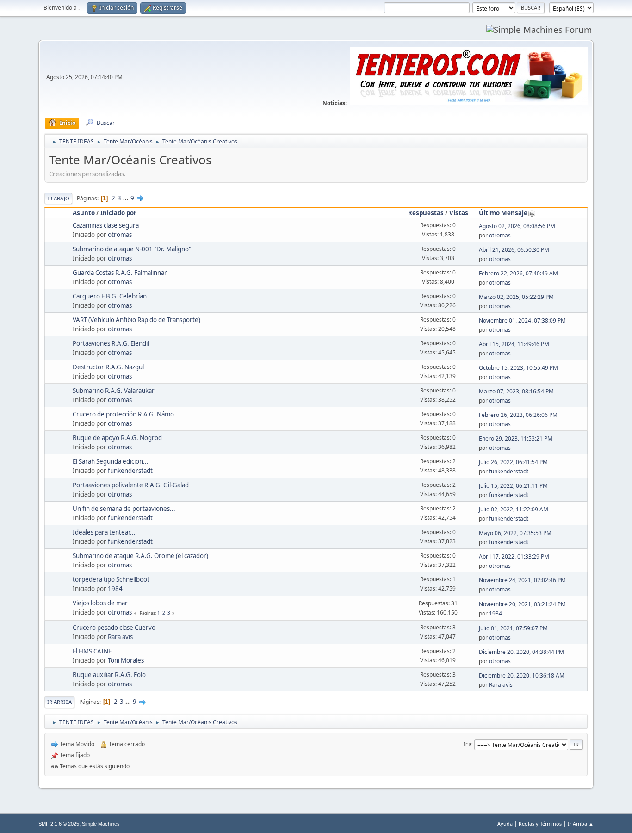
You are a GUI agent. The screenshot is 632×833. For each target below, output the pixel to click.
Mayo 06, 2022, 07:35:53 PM (515, 533)
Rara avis (120, 637)
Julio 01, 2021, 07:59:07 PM (513, 628)
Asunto (84, 213)
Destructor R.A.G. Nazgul (108, 367)
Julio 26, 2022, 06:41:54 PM (513, 462)
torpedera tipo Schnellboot (111, 579)
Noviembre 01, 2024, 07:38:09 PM (522, 320)
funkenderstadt (130, 470)
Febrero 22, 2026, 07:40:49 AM (518, 273)
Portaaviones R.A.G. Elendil (111, 343)
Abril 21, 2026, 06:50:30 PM (514, 250)
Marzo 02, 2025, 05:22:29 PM (516, 297)
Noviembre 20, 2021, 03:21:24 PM (522, 604)
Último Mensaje (503, 213)
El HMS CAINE (92, 651)
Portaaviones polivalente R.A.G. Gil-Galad (131, 485)
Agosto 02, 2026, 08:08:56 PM (517, 226)
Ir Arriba (59, 701)
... (126, 198)
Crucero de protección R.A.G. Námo (123, 414)
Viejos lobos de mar (100, 603)
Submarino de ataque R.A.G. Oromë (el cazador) (140, 556)
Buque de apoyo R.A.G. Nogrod (117, 438)
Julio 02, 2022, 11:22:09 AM (513, 509)
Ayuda (505, 823)
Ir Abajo (58, 198)
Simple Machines (101, 824)
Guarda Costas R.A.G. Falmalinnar (120, 272)
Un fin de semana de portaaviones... (124, 508)
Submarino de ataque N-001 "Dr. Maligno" (132, 249)
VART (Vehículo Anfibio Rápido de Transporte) (136, 320)
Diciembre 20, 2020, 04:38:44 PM (521, 652)
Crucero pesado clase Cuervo (114, 627)
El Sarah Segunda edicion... (111, 461)
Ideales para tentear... (104, 532)
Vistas (458, 213)
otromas (120, 234)
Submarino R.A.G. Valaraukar (114, 390)
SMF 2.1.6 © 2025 (58, 824)
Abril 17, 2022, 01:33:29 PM (514, 556)
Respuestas (426, 213)
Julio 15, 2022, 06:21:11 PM (513, 486)
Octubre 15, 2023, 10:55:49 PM (518, 368)
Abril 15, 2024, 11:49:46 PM (514, 344)
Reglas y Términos (540, 823)
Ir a (467, 743)
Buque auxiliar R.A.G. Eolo (109, 675)
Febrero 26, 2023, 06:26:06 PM (518, 415)
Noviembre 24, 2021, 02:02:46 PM (522, 580)
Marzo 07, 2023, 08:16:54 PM (516, 391)
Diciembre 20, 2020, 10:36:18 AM (521, 675)
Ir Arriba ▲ (581, 823)
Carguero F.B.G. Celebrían (110, 296)
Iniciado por (118, 213)
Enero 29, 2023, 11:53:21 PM (515, 438)
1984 (115, 588)
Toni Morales (126, 660)
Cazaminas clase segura (106, 225)
